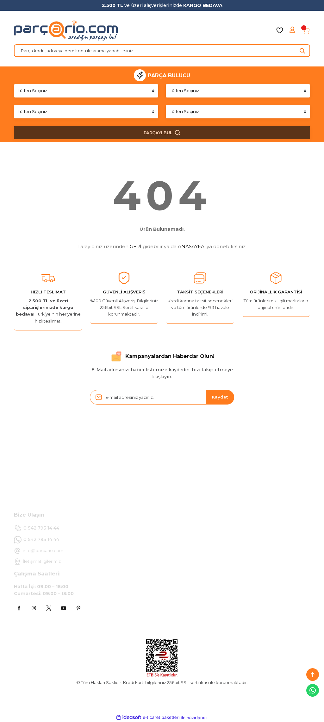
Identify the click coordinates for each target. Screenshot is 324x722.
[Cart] (306, 30)
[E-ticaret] (161, 717)
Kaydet (220, 396)
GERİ (135, 246)
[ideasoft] (128, 717)
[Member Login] (293, 30)
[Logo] (66, 30)
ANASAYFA (191, 246)
